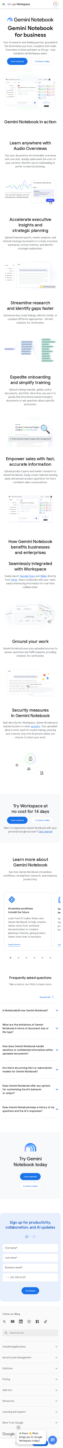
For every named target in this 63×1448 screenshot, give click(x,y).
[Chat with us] (52, 1440)
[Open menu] (3, 4)
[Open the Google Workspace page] (18, 4)
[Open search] (56, 4)
